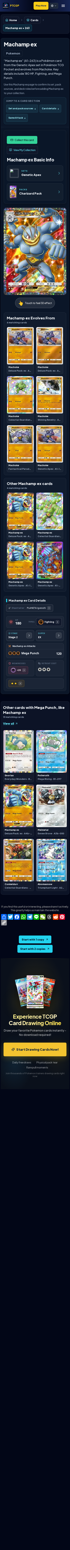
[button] (54, 6)
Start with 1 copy (33, 939)
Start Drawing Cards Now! (37, 1049)
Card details (50, 108)
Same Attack (16, 117)
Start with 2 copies (32, 948)
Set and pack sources (22, 108)
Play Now (41, 5)
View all (8, 723)
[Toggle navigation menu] (63, 6)
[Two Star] (16, 683)
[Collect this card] (22, 140)
